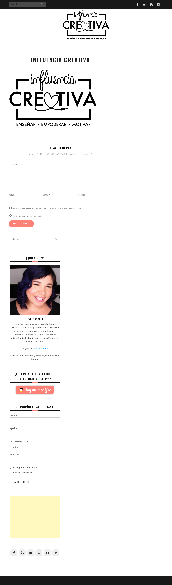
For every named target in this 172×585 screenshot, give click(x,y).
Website (81, 195)
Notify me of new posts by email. (27, 216)
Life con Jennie (40, 348)
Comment (14, 165)
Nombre (14, 415)
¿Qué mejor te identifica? (23, 467)
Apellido (14, 428)
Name (12, 195)
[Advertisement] (35, 517)
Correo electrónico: (21, 441)
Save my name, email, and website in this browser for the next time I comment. (47, 208)
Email (46, 195)
